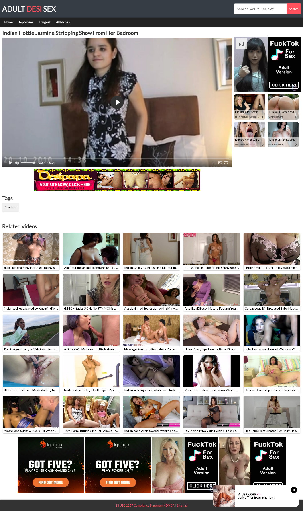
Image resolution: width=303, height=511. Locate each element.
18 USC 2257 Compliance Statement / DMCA (145, 505)
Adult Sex (29, 8)
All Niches (63, 22)
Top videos (25, 22)
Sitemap (182, 505)
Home (8, 22)
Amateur (10, 207)
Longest (45, 22)
